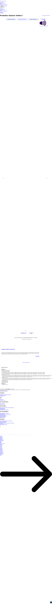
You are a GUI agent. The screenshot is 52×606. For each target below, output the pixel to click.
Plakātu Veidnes (2, 417)
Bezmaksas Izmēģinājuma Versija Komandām (7, 407)
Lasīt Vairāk (37, 356)
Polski (1, 447)
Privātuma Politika (3, 422)
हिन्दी (0, 442)
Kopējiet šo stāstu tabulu (11, 19)
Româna (1, 448)
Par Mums (1, 399)
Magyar (1, 450)
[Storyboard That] (7, 427)
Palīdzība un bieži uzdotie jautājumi (5, 394)
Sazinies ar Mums (2, 400)
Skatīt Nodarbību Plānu (45, 15)
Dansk (1, 444)
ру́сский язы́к (2, 443)
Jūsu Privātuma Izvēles (3, 424)
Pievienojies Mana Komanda (4, 409)
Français (1, 437)
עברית (1, 441)
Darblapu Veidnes (2, 416)
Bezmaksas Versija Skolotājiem (4, 413)
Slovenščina (2, 453)
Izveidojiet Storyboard (3, 390)
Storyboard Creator (3, 395)
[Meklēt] (3, 3)
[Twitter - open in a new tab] (0, 431)
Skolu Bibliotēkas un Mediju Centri (5, 414)
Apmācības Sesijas (2, 415)
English (1, 436)
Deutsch (1, 438)
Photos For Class (2, 404)
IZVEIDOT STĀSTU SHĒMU (22, 19)
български (1, 452)
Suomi (1, 445)
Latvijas (1, 454)
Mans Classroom (2, 403)
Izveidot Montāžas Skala (26, 362)
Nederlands (2, 439)
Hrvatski (1, 451)
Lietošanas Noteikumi (3, 421)
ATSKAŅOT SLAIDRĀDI (33, 19)
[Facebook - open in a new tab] (0, 429)
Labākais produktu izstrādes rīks (8, 349)
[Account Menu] (2, 7)
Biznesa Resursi (2, 408)
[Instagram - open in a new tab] (0, 430)
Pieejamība (1, 423)
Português (1, 440)
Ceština (1, 449)
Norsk (1, 446)
